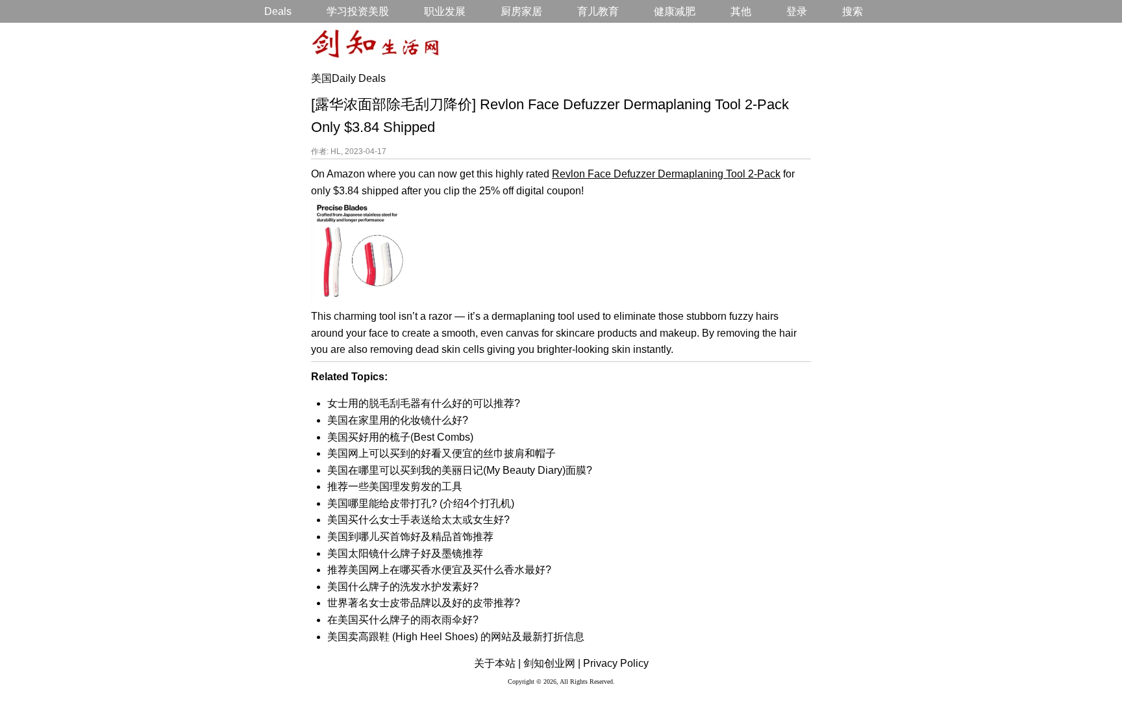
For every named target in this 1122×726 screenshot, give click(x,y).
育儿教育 (598, 11)
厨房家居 (521, 11)
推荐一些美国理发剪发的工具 (394, 486)
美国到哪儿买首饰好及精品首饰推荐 (410, 536)
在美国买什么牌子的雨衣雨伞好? (403, 619)
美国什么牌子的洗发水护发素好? (403, 586)
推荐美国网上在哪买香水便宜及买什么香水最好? (439, 569)
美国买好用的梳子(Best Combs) (400, 437)
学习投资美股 (358, 11)
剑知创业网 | (551, 663)
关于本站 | (497, 663)
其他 (740, 11)
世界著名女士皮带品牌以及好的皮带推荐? (423, 602)
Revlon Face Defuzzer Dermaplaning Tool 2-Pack (666, 173)
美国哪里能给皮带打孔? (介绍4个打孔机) (420, 503)
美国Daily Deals (348, 78)
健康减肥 (674, 11)
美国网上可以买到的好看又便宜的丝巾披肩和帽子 (441, 453)
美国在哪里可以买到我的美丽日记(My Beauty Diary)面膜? (459, 470)
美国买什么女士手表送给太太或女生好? (418, 519)
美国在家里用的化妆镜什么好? (397, 420)
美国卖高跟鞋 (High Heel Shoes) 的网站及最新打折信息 (455, 636)
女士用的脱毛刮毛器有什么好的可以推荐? (423, 403)
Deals (278, 11)
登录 (796, 11)
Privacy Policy (616, 663)
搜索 (852, 11)
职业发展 (445, 11)
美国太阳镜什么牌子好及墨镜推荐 (405, 553)
